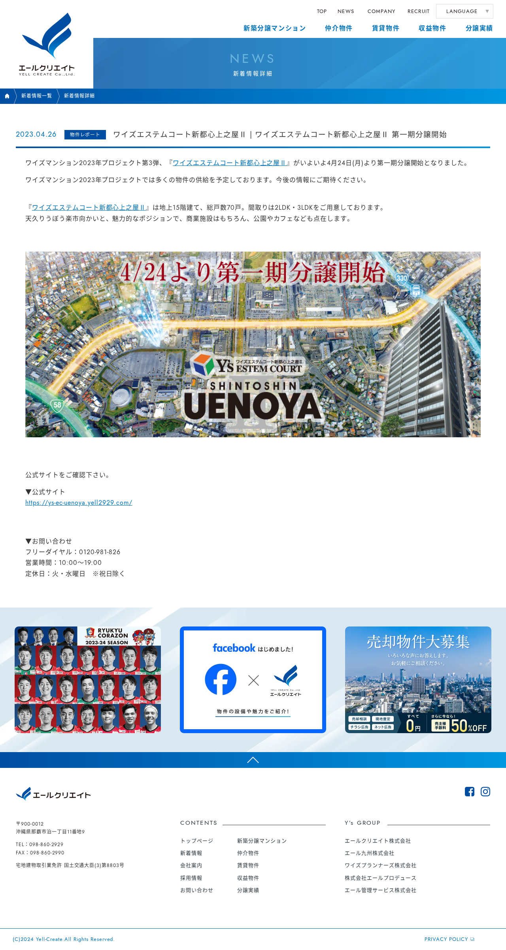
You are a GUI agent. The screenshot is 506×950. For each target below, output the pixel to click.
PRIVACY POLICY (446, 939)
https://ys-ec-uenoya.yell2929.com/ (78, 502)
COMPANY (382, 11)
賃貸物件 (386, 28)
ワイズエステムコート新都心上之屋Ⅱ (230, 162)
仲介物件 (339, 28)
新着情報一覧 (36, 96)
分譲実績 (479, 28)
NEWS (346, 11)
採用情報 (191, 878)
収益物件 (432, 28)
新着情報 (191, 853)
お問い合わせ (196, 890)
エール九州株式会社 (370, 853)
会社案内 (191, 865)
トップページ (196, 841)
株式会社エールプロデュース (380, 878)
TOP (322, 11)
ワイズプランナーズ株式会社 (380, 865)
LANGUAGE (462, 11)
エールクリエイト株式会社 (378, 841)
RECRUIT (419, 11)
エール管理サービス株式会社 (380, 890)
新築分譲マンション (275, 28)
